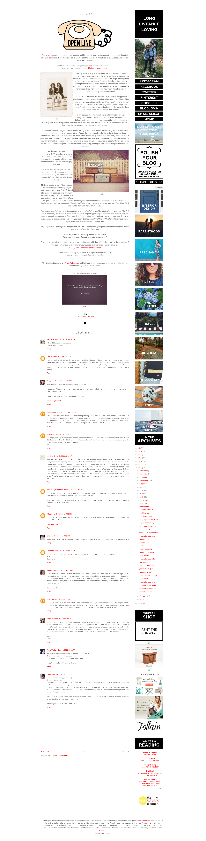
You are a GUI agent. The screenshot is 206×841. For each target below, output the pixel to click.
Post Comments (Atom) (59, 755)
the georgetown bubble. (148, 588)
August (142, 484)
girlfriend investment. (147, 565)
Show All (160, 788)
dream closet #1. (145, 549)
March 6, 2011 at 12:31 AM (65, 551)
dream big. (143, 503)
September (144, 480)
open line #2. (144, 579)
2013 (140, 461)
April (142, 497)
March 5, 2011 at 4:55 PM (64, 434)
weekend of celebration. (148, 533)
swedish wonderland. (147, 526)
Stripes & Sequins (150, 752)
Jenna (49, 619)
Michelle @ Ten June (55, 490)
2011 (140, 468)
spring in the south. (146, 552)
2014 (140, 458)
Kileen (49, 514)
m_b (48, 599)
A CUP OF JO (150, 759)
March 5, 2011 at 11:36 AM (65, 339)
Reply (49, 349)
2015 (140, 455)
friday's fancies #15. (147, 559)
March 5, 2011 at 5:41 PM (72, 490)
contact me (142, 820)
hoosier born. (144, 542)
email (150, 823)
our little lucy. (144, 513)
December (144, 471)
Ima (48, 536)
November (144, 474)
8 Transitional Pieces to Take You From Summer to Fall (150, 774)
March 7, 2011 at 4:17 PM (66, 650)
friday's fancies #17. (147, 516)
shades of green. (145, 539)
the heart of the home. (148, 585)
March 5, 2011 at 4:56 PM (63, 456)
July (141, 487)
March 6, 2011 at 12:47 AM (63, 570)
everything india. (145, 592)
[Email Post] (85, 314)
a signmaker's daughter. (148, 575)
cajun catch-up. (145, 572)
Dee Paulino (51, 412)
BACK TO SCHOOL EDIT (150, 767)
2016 (140, 451)
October (143, 477)
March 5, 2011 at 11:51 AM (61, 357)
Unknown (50, 434)
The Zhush (150, 771)
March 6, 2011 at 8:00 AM (61, 619)
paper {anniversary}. (147, 523)
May (141, 493)
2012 (140, 464)
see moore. (143, 562)
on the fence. (144, 546)
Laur (48, 357)
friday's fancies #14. (147, 582)
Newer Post (45, 751)
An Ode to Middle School (150, 761)
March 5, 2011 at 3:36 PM (66, 412)
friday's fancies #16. (147, 536)
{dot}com (97, 247)
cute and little (52, 524)
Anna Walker (52, 650)
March (142, 500)
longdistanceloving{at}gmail (83, 247)
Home (85, 751)
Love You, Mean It (150, 779)
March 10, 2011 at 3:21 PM (62, 674)
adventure (84, 316)
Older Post (125, 751)
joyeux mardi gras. (146, 569)
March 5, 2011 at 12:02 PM (62, 381)
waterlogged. (144, 506)
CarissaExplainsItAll (54, 401)
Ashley (49, 570)
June (141, 490)
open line (91, 316)
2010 (140, 603)
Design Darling (150, 765)
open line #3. (144, 556)
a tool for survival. (146, 509)
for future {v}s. (144, 529)
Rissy (49, 381)
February (143, 596)
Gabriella (50, 339)
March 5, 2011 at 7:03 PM (62, 514)
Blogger (107, 833)
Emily (49, 674)
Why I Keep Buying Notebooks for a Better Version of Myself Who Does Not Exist (150, 783)
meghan (50, 456)
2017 (140, 448)
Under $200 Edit (150, 755)
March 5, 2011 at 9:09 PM (60, 536)
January (143, 599)
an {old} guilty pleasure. (148, 519)
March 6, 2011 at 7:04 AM (60, 599)
